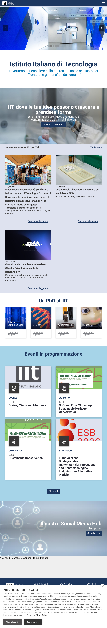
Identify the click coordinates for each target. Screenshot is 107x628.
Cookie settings (33, 622)
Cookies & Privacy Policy (37, 615)
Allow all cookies (13, 622)
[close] (102, 586)
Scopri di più (93, 533)
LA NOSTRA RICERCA (53, 124)
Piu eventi (53, 491)
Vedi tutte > (96, 147)
